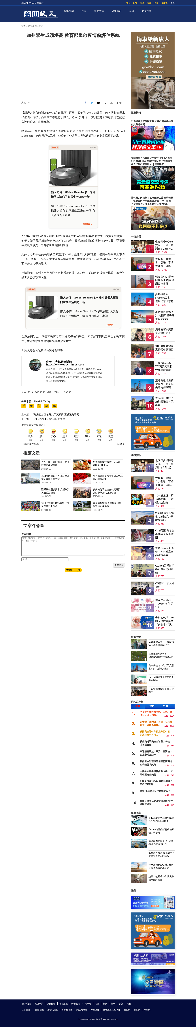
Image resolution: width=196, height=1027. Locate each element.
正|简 (119, 103)
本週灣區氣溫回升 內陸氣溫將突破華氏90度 (164, 315)
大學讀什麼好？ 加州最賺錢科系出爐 (164, 402)
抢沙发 (121, 444)
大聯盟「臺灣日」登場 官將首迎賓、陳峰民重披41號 (164, 263)
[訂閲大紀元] (153, 908)
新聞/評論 (69, 11)
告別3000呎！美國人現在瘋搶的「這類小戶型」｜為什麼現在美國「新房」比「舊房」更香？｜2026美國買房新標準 (164, 621)
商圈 (156, 3)
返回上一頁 (73, 570)
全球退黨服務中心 (111, 1009)
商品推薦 (146, 11)
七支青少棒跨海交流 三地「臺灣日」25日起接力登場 (164, 245)
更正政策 (39, 1003)
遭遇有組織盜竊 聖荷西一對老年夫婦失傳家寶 (164, 384)
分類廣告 (116, 11)
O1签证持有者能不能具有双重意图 (164, 534)
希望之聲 (95, 1009)
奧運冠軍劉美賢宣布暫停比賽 (164, 331)
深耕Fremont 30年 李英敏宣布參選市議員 (164, 552)
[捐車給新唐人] (153, 108)
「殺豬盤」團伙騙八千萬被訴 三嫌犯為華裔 (55, 414)
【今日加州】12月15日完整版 (48, 419)
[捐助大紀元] (153, 964)
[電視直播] (153, 993)
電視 (128, 3)
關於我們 (26, 1003)
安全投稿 (75, 1003)
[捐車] (153, 449)
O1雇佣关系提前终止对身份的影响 (164, 569)
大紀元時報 (81, 1009)
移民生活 (99, 11)
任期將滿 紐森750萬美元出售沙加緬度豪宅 (163, 366)
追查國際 (39, 1009)
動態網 (137, 1009)
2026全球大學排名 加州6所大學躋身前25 (164, 517)
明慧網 (127, 1009)
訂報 (135, 3)
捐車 (142, 3)
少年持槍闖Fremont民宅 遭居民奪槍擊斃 (164, 298)
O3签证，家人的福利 (164, 585)
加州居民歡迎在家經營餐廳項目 (164, 348)
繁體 (173, 3)
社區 (84, 11)
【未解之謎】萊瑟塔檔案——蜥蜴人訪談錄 (164, 499)
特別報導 (32, 26)
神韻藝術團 (67, 1009)
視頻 (131, 11)
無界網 (147, 1009)
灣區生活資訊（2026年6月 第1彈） (164, 604)
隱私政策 (63, 1003)
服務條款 (51, 1003)
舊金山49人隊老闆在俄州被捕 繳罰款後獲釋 (164, 280)
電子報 (165, 3)
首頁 (23, 26)
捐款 (149, 3)
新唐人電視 (52, 1009)
